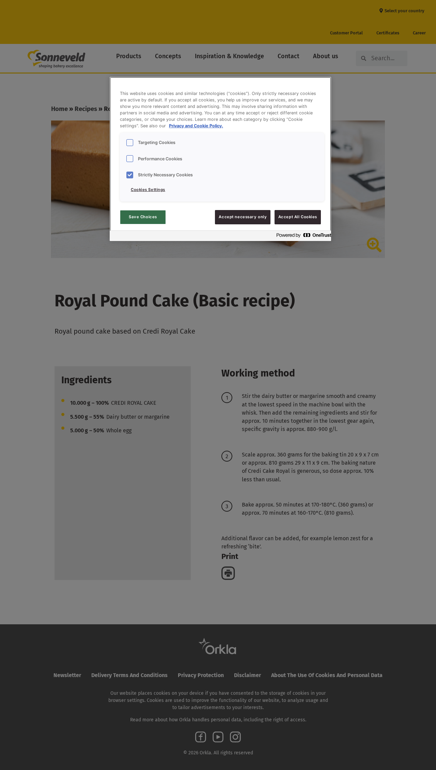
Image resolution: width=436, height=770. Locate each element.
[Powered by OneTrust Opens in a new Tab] (302, 236)
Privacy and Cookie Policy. (196, 125)
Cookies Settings (148, 189)
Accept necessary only (243, 216)
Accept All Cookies (297, 216)
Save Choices (143, 216)
